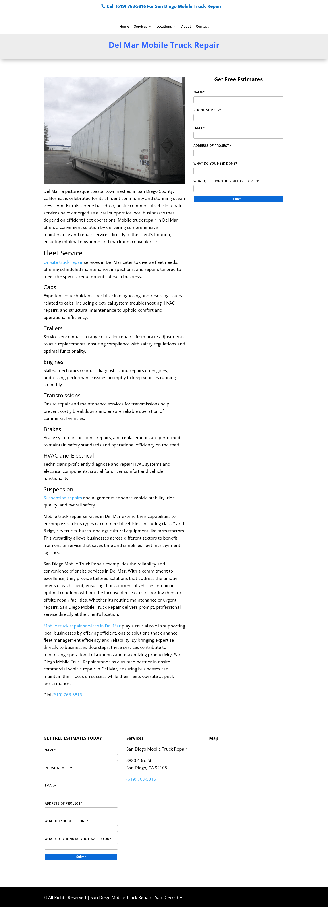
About (186, 27)
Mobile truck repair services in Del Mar (82, 626)
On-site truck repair (63, 262)
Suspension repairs (63, 498)
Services (140, 27)
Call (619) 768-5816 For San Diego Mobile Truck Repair (164, 6)
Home (124, 27)
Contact (202, 27)
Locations (164, 27)
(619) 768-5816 (67, 695)
